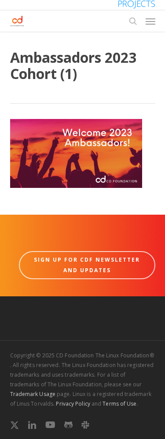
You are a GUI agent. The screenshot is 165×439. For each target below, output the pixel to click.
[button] (150, 21)
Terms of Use (119, 403)
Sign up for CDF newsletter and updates (87, 265)
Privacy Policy (73, 403)
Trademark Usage (33, 394)
